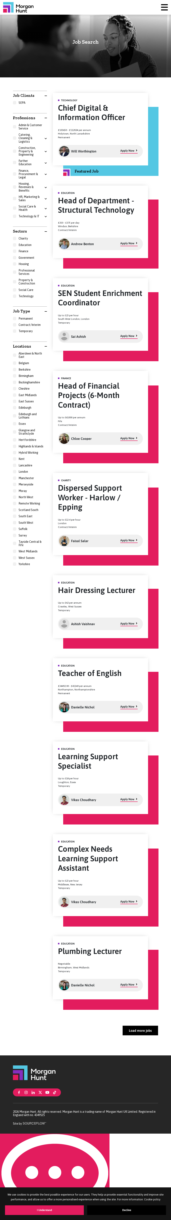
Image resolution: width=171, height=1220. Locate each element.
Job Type (21, 311)
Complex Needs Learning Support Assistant (88, 858)
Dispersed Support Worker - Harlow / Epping (90, 497)
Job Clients (23, 95)
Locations (22, 346)
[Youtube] (47, 1092)
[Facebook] (19, 1092)
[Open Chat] (54, 1177)
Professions (24, 117)
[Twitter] (40, 1092)
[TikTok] (55, 1092)
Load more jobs (140, 1030)
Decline (126, 1210)
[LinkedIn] (33, 1092)
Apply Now (127, 150)
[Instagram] (26, 1092)
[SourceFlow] (35, 1123)
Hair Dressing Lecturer (96, 590)
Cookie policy (152, 1199)
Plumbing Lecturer (90, 951)
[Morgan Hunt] (18, 7)
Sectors (20, 231)
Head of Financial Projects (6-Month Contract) (88, 395)
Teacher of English (90, 673)
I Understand (44, 1210)
